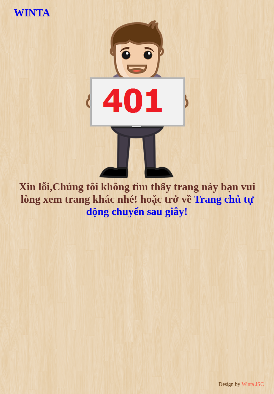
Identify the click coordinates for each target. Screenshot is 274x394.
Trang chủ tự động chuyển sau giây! (170, 205)
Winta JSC (253, 384)
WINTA (32, 13)
